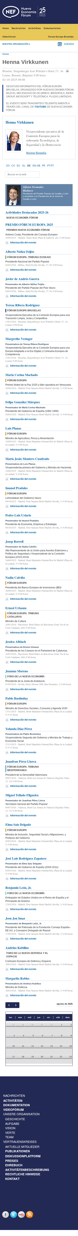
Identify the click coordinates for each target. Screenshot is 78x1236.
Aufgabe (12, 1123)
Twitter (14, 1214)
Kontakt (12, 1179)
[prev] (8, 1005)
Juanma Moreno (16, 671)
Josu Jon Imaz (15, 918)
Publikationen (17, 1151)
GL (23, 165)
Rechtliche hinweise (22, 1174)
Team (9, 1137)
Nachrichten (19, 28)
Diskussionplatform (23, 1156)
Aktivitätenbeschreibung (27, 1169)
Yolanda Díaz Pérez (18, 728)
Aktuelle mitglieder (22, 1146)
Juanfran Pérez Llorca (20, 761)
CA (13, 165)
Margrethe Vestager (19, 338)
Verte (10, 1132)
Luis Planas (13, 428)
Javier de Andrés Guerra (22, 278)
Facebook (6, 1214)
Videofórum (9, 36)
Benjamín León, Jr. (18, 887)
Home (5, 28)
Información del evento (23, 242)
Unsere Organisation (21, 1114)
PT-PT (50, 165)
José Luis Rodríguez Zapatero (25, 858)
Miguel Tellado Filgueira (22, 795)
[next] (15, 1005)
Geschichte (15, 1119)
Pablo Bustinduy (16, 698)
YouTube (22, 1214)
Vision (10, 1128)
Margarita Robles (17, 978)
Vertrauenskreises (20, 1141)
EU (18, 165)
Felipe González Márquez (22, 402)
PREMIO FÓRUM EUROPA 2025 (29, 224)
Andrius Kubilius (17, 947)
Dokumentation (52, 28)
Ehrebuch (13, 1165)
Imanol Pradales (16, 488)
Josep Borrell (14, 541)
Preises (11, 1160)
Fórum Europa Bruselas (61, 36)
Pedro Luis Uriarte (18, 515)
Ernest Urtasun (15, 608)
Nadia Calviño (15, 577)
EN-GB (36, 165)
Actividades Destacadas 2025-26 (26, 212)
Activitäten (34, 28)
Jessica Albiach (15, 641)
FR (43, 165)
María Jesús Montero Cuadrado (27, 458)
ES (8, 165)
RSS (30, 1214)
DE (29, 165)
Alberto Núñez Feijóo (19, 251)
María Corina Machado (21, 374)
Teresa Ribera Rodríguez (22, 305)
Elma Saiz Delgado (18, 824)
